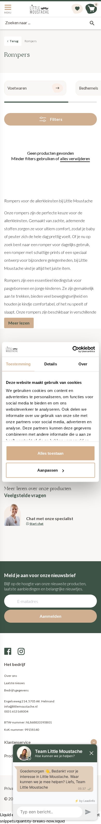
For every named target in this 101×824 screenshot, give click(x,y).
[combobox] (50, 23)
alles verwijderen (75, 158)
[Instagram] (21, 651)
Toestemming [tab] (18, 363)
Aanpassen (47, 470)
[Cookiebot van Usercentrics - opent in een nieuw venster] (72, 349)
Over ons (10, 676)
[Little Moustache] (39, 9)
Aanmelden (50, 616)
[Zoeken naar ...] (92, 23)
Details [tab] (50, 363)
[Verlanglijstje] (77, 9)
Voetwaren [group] (17, 88)
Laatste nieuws (14, 683)
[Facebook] (7, 651)
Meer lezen (19, 322)
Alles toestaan (50, 453)
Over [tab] (82, 363)
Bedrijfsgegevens (16, 690)
